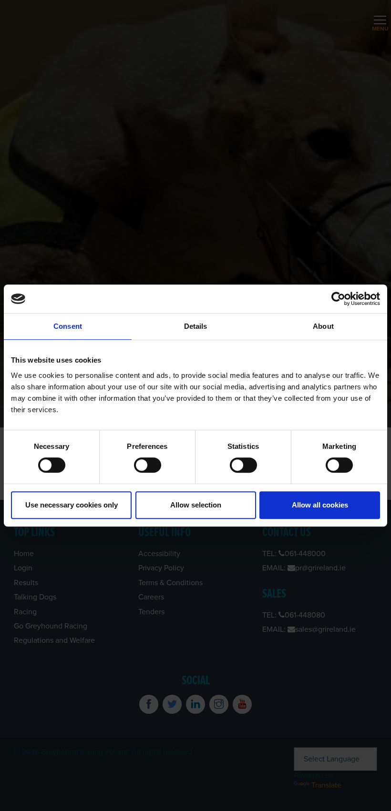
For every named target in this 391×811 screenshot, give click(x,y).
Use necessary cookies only (71, 505)
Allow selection (195, 505)
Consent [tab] (67, 326)
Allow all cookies (320, 505)
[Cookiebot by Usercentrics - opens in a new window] (338, 299)
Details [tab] (195, 326)
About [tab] (323, 326)
